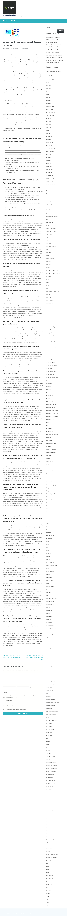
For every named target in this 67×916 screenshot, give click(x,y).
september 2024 (50, 148)
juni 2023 (48, 193)
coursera (48, 386)
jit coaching (49, 538)
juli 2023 (48, 190)
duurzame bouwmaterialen (53, 416)
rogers (48, 750)
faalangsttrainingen (51, 452)
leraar (47, 583)
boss (47, 282)
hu (47, 503)
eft (47, 425)
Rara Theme (33, 914)
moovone (48, 631)
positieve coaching (51, 714)
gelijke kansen (49, 473)
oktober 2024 (49, 145)
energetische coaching (52, 434)
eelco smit (49, 422)
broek (47, 285)
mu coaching (49, 634)
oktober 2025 (49, 109)
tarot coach (49, 813)
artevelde (48, 243)
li (46, 589)
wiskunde (48, 890)
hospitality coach (50, 494)
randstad (48, 744)
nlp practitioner (50, 667)
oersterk (48, 673)
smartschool (49, 777)
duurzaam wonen (50, 407)
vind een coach (50, 846)
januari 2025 (49, 136)
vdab (47, 843)
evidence (48, 446)
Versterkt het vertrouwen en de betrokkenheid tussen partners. (22, 150)
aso (47, 249)
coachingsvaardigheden (52, 377)
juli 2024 (48, 154)
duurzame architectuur (52, 413)
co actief (48, 318)
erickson (48, 437)
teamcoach (49, 816)
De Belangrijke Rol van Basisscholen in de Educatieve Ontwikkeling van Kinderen (53, 45)
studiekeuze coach (51, 804)
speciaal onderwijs (50, 783)
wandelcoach (49, 875)
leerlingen (49, 577)
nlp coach (48, 661)
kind (47, 547)
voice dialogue (49, 851)
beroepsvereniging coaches (53, 273)
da (47, 392)
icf (47, 509)
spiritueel (48, 789)
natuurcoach (49, 643)
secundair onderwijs (51, 774)
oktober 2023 (49, 181)
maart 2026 (49, 94)
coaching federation (51, 362)
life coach (48, 592)
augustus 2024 (50, 151)
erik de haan (49, 440)
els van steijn (49, 431)
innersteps (49, 521)
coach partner (49, 339)
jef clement (49, 532)
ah (47, 219)
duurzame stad (50, 419)
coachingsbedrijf (50, 374)
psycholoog (49, 726)
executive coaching (51, 449)
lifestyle (48, 595)
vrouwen (48, 860)
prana (47, 717)
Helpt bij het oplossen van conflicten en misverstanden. (20, 148)
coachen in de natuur (51, 345)
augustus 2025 (50, 115)
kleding (48, 556)
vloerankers (49, 848)
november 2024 (50, 142)
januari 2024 (49, 172)
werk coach (49, 884)
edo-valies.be (9, 15)
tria (47, 837)
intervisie (48, 524)
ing (47, 518)
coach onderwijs (50, 336)
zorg (47, 902)
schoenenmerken (50, 756)
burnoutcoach (50, 300)
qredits (48, 741)
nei (47, 646)
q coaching (49, 735)
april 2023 (48, 199)
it (46, 529)
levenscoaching (50, 586)
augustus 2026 (50, 80)
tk (47, 828)
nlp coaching (49, 664)
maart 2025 (49, 130)
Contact (13, 20)
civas (47, 312)
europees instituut (51, 443)
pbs (47, 693)
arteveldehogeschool (51, 246)
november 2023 (50, 178)
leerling (48, 574)
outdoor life (49, 687)
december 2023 (50, 175)
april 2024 (48, 163)
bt (47, 288)
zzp (47, 905)
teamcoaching (49, 819)
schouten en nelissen (51, 768)
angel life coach (50, 234)
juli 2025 (48, 118)
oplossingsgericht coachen (53, 685)
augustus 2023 (50, 187)
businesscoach (50, 309)
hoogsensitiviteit (50, 491)
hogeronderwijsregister (52, 485)
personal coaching (50, 699)
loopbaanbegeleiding (51, 598)
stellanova (49, 795)
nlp (47, 658)
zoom (47, 899)
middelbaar (49, 622)
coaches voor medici (51, 348)
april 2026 (48, 91)
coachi (47, 351)
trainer (48, 831)
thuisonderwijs (50, 825)
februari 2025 (49, 133)
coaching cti (49, 357)
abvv (47, 213)
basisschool (49, 264)
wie (47, 887)
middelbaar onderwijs (51, 625)
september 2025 (50, 112)
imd (47, 515)
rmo (47, 747)
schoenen (48, 753)
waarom (48, 872)
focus (47, 464)
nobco (48, 670)
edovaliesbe (15, 48)
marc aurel (49, 610)
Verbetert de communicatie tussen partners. (17, 146)
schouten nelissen (51, 771)
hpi (47, 497)
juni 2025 (48, 121)
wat (47, 881)
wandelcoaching (50, 878)
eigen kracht (49, 428)
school (48, 759)
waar (47, 869)
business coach (50, 303)
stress (48, 798)
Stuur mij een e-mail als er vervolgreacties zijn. (14, 706)
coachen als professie (51, 342)
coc (47, 380)
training (48, 834)
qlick (47, 738)
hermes (48, 476)
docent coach (49, 401)
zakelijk (48, 896)
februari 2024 (49, 169)
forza (47, 467)
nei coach (48, 649)
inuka (47, 526)
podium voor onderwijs (52, 711)
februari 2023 (49, 205)
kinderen (48, 553)
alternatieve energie (51, 228)
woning (48, 893)
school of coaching (51, 762)
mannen (48, 607)
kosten (48, 559)
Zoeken (48, 27)
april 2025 (48, 127)
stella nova (49, 792)
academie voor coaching (52, 216)
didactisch (48, 398)
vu (47, 863)
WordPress (48, 914)
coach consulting (50, 327)
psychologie (49, 723)
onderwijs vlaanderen (51, 679)
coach (47, 321)
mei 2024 (48, 160)
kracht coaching (50, 562)
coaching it (49, 368)
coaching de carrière (51, 360)
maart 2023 (49, 202)
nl (46, 655)
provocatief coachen (51, 720)
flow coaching (49, 461)
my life (48, 637)
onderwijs (48, 676)
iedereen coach (50, 512)
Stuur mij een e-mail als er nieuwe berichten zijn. (15, 709)
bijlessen (48, 279)
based (47, 255)
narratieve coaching (51, 640)
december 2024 (50, 139)
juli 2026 (48, 82)
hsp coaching (49, 500)
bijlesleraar (49, 276)
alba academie (49, 222)
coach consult (49, 324)
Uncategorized (50, 840)
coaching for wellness (51, 365)
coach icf (48, 330)
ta (46, 807)
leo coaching (49, 580)
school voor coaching (51, 765)
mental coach (49, 616)
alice (47, 225)
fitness (48, 458)
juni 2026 (48, 85)
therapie (48, 822)
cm (47, 315)
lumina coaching (50, 604)
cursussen (48, 389)
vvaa (47, 866)
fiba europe (49, 455)
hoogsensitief (49, 488)
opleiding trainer (50, 682)
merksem (48, 619)
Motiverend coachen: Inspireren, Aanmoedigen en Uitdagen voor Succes (34, 657)
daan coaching (49, 395)
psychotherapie (50, 729)
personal (48, 696)
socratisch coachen (51, 780)
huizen (48, 506)
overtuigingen (49, 690)
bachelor (48, 252)
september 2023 (50, 184)
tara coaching (49, 810)
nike (47, 652)
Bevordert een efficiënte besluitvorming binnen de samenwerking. (23, 152)
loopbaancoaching (50, 601)
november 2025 (50, 106)
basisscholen (49, 261)
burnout (48, 297)
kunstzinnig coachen (51, 565)
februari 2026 (49, 97)
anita (47, 237)
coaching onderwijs (51, 371)
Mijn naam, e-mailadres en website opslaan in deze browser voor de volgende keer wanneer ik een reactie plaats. (22, 696)
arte (47, 240)
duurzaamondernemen (52, 410)
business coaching (50, 306)
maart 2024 (49, 166)
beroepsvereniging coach (52, 270)
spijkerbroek (49, 786)
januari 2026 (49, 100)
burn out (48, 294)
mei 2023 (48, 196)
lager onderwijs (50, 571)
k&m (47, 541)
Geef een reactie (24, 48)
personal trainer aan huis (52, 702)
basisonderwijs (50, 258)
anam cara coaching (51, 231)
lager (47, 568)
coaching (48, 354)
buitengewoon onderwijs (52, 291)
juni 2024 (48, 157)
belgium (48, 267)
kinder (47, 550)
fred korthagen (50, 470)
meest (48, 613)
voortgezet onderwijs (51, 857)
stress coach (49, 801)
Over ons (5, 20)
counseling (49, 383)
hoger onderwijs (50, 482)
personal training (50, 705)
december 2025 (50, 103)
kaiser (47, 544)
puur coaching (49, 732)
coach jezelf (49, 333)
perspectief (49, 708)
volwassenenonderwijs (52, 854)
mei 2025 (48, 124)
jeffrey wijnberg (50, 535)
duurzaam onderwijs (51, 404)
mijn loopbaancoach (51, 628)
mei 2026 (48, 88)
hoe (47, 479)
